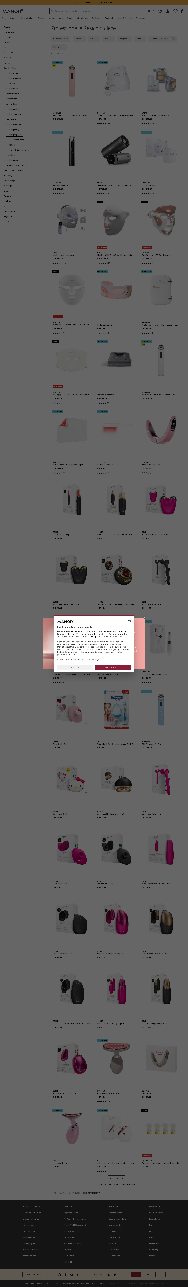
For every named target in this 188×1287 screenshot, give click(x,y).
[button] (144, 617)
